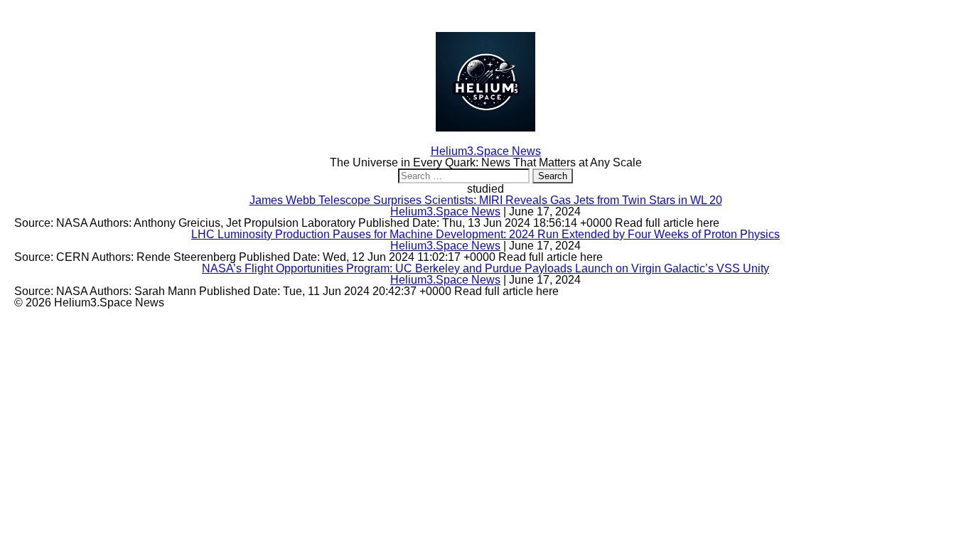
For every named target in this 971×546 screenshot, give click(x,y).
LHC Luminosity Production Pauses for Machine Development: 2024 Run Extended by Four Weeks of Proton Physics (485, 234)
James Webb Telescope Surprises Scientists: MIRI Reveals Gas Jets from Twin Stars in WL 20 (486, 200)
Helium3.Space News (445, 211)
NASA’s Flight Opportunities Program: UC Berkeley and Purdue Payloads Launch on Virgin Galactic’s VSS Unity (485, 268)
